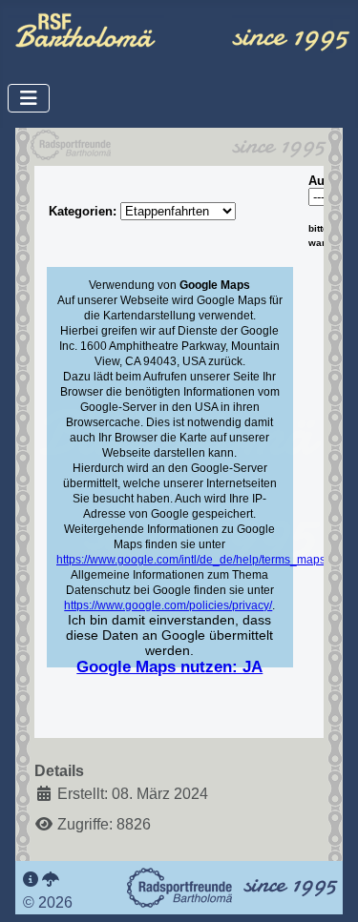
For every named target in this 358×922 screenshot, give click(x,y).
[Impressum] (30, 879)
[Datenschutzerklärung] (50, 879)
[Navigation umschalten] (29, 98)
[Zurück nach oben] (324, 887)
